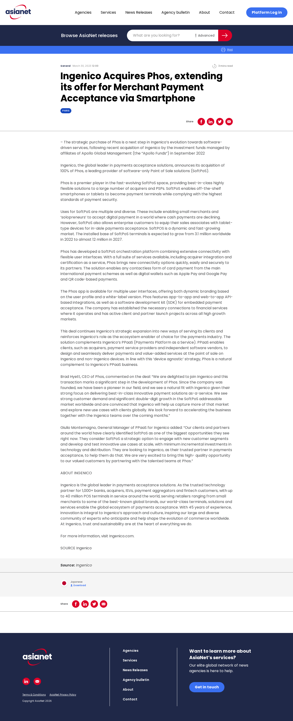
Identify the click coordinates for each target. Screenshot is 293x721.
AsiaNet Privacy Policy (63, 694)
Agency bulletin (175, 12)
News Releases (138, 12)
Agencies (83, 12)
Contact (227, 12)
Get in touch (207, 687)
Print (230, 49)
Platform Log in (267, 12)
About (204, 12)
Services (108, 12)
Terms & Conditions (34, 694)
